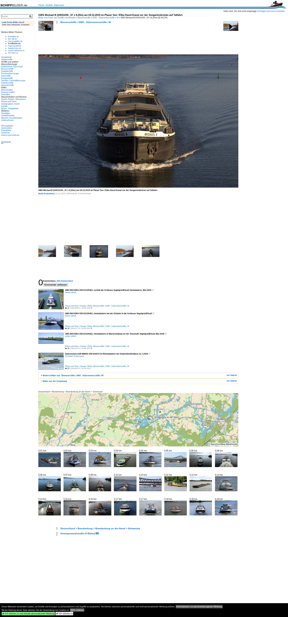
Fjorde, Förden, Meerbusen (13, 99)
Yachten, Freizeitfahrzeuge (13, 80)
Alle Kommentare (64, 281)
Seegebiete (6, 57)
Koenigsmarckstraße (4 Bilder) (77, 533)
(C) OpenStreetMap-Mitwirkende (222, 444)
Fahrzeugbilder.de (15, 41)
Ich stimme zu (64, 613)
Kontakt (49, 5)
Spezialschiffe (7, 85)
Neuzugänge (7, 126)
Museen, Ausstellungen (11, 118)
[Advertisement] (99, 40)
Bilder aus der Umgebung (55, 381)
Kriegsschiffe (7, 78)
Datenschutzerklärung (10, 135)
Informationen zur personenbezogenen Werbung (199, 606)
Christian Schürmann (74, 356)
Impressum (59, 5)
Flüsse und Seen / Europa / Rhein (78, 306)
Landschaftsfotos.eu (16, 51)
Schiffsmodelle (7, 115)
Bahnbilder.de (13, 37)
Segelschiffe (6, 59)
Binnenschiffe (84, 18)
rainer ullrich (70, 292)
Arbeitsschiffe (7, 83)
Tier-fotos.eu (13, 53)
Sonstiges (5, 113)
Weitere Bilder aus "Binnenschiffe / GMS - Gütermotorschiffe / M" (73, 375)
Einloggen (262, 11)
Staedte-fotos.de (14, 48)
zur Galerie (232, 375)
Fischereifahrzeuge (10, 73)
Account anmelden (276, 11)
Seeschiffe (6, 76)
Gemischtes (6, 128)
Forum (41, 5)
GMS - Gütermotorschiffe (103, 18)
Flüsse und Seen (8, 101)
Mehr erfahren (77, 610)
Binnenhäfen (7, 90)
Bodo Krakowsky (46, 193)
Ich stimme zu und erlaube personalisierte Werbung (28, 613)
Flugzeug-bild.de (14, 46)
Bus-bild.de (12, 39)
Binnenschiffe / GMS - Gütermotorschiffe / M (85, 22)
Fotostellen (6, 130)
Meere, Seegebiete (9, 108)
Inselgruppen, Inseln (10, 104)
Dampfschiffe (7, 71)
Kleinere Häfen (8, 92)
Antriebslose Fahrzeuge (12, 66)
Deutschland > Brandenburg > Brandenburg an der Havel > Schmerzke (70, 392)
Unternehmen (7, 120)
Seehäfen (5, 94)
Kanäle (4, 106)
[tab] (138, 375)
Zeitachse (5, 133)
